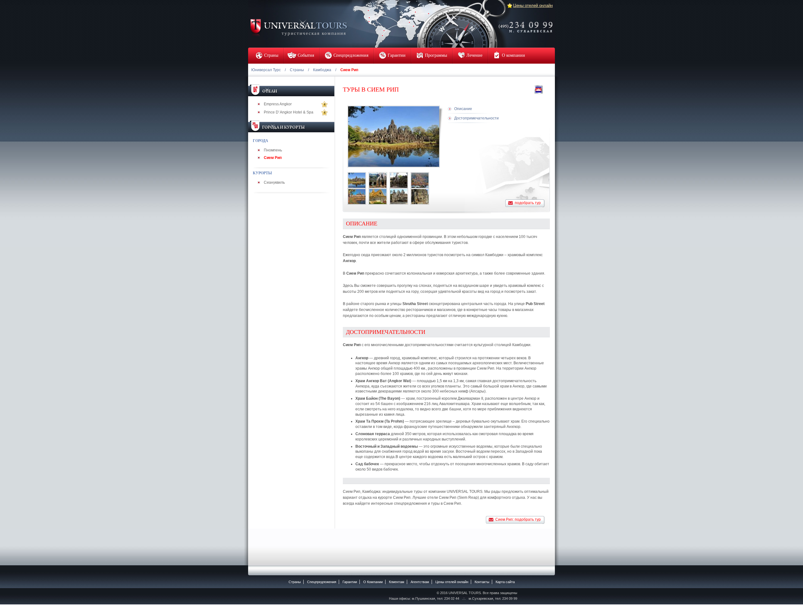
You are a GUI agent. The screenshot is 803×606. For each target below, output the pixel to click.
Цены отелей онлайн (533, 5)
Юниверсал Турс (266, 70)
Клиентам (396, 582)
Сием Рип (273, 157)
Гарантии (350, 582)
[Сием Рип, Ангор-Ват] (419, 180)
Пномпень (273, 150)
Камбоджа (322, 70)
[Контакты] (527, 23)
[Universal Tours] (298, 27)
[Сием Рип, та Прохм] (398, 180)
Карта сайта (505, 582)
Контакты (482, 582)
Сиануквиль (274, 182)
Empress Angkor (278, 104)
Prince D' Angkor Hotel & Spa (288, 112)
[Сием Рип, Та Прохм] (377, 180)
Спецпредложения (321, 582)
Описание (463, 109)
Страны (297, 70)
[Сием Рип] (356, 180)
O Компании (373, 582)
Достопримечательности (476, 118)
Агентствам (420, 582)
